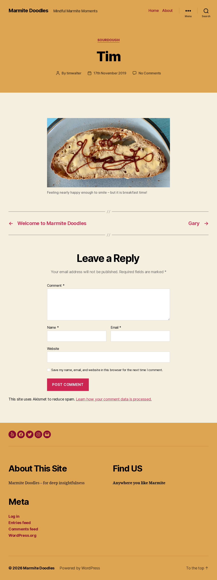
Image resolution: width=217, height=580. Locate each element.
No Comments (150, 73)
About (167, 10)
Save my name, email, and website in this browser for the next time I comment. (107, 370)
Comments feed (23, 529)
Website (53, 348)
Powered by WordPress (80, 568)
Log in (13, 516)
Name (53, 328)
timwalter (74, 73)
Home (154, 10)
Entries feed (19, 522)
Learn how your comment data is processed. (114, 399)
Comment (56, 286)
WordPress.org (22, 535)
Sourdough (108, 40)
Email (116, 328)
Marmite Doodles (28, 10)
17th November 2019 (109, 73)
